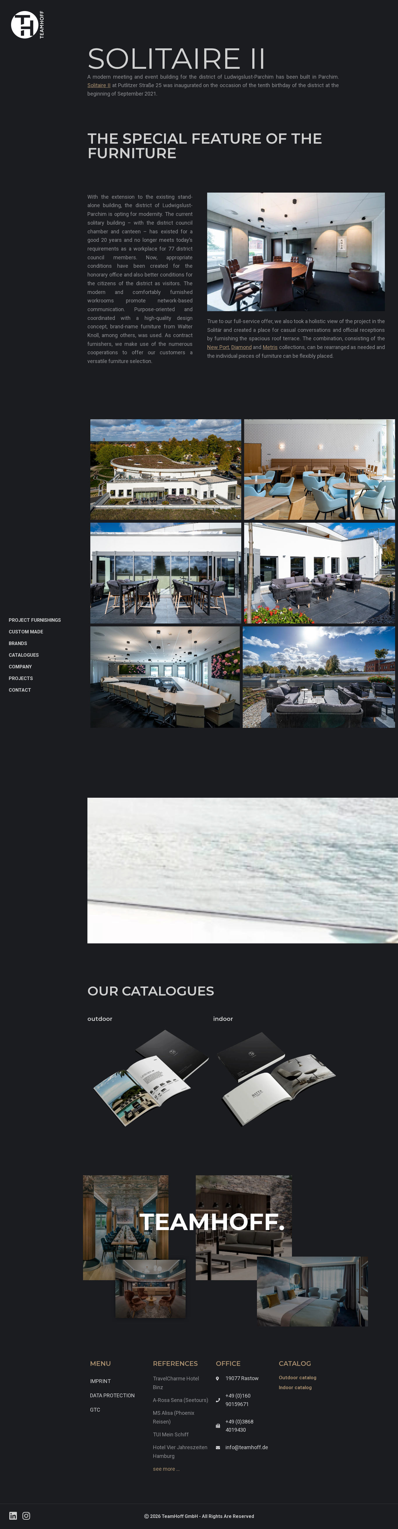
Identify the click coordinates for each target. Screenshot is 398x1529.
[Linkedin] (13, 1516)
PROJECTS (21, 678)
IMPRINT (100, 1381)
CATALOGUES (24, 655)
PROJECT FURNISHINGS (35, 620)
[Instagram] (26, 1516)
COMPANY (20, 667)
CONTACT (20, 690)
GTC (95, 1410)
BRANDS (18, 643)
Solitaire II (98, 85)
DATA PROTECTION (112, 1395)
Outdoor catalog (297, 1377)
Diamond (241, 347)
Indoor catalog (295, 1387)
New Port (218, 347)
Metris (270, 347)
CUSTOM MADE (26, 632)
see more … (166, 1469)
